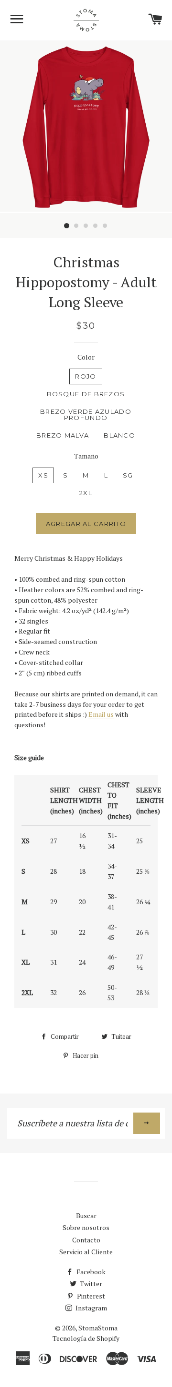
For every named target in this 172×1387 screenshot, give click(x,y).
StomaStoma (98, 1327)
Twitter (90, 1283)
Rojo (85, 376)
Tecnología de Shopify (86, 1338)
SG (128, 475)
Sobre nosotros (86, 1227)
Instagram (90, 1307)
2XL (85, 493)
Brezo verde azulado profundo (85, 414)
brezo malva (62, 435)
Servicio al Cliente (86, 1251)
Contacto (86, 1239)
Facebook (90, 1271)
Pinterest (90, 1295)
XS (43, 475)
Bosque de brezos (86, 394)
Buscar (86, 1215)
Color (86, 356)
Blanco (119, 435)
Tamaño (86, 455)
